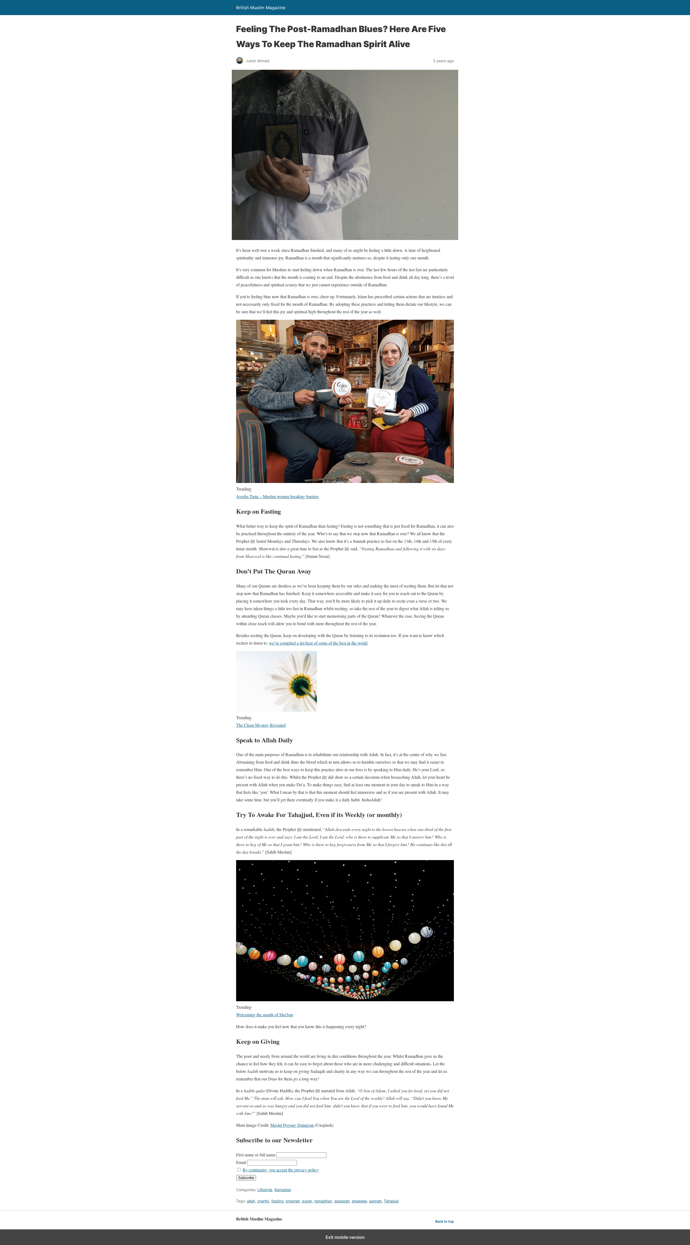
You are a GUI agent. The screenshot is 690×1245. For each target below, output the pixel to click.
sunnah (375, 1201)
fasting (277, 1201)
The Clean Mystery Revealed (261, 725)
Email (241, 1162)
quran (307, 1201)
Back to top (444, 1221)
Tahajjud (391, 1201)
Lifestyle (264, 1189)
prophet (293, 1201)
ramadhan (323, 1201)
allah (251, 1201)
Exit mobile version (345, 1237)
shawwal (359, 1201)
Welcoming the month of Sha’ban (264, 1014)
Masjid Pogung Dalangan (292, 1125)
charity (263, 1201)
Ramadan (282, 1189)
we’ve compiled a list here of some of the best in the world (318, 643)
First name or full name (255, 1154)
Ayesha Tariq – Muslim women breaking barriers (277, 496)
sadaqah (342, 1201)
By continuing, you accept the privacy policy (281, 1170)
